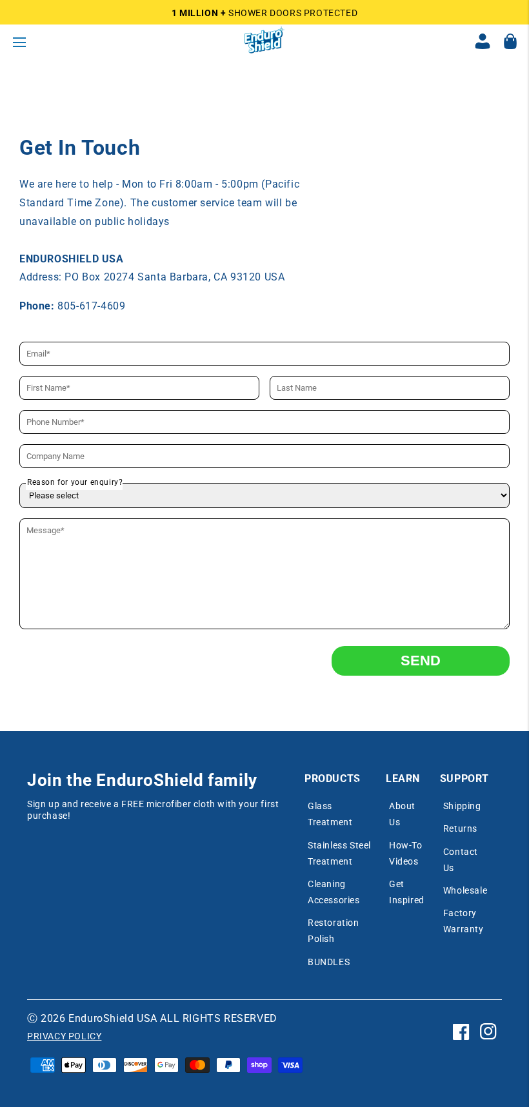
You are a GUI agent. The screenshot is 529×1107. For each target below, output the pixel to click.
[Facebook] (461, 1042)
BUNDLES (329, 962)
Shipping (462, 806)
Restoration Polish (333, 930)
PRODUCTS (332, 778)
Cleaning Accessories (334, 892)
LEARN (403, 778)
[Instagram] (488, 1042)
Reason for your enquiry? (75, 482)
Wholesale (465, 890)
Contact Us (460, 860)
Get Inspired (406, 892)
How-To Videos (406, 853)
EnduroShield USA (112, 1018)
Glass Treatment (330, 814)
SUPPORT (464, 778)
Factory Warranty (463, 921)
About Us (402, 814)
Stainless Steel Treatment (339, 853)
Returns (460, 828)
